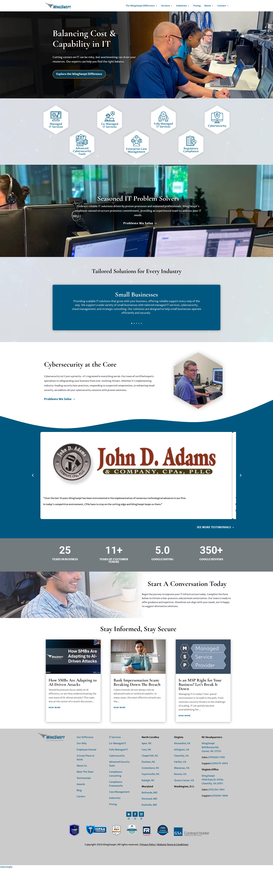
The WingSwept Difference (140, 6)
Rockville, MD (149, 805)
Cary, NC (146, 749)
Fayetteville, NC (151, 774)
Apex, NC (147, 743)
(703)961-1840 (220, 795)
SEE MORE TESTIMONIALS (214, 527)
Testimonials (84, 778)
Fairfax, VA (180, 762)
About (207, 6)
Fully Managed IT (118, 749)
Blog (79, 790)
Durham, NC (148, 762)
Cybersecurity (117, 755)
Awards (81, 784)
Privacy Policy (147, 844)
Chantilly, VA (181, 755)
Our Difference (85, 737)
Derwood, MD (149, 798)
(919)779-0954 (220, 763)
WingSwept (208, 743)
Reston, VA (180, 774)
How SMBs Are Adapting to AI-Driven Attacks (73, 682)
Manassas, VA (181, 768)
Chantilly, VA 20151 (212, 783)
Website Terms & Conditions (172, 844)
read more (54, 707)
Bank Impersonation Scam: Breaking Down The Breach (137, 682)
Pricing (197, 6)
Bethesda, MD (149, 792)
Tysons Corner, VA (184, 780)
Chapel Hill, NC (150, 755)
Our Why (82, 743)
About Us (82, 765)
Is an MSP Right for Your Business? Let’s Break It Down (200, 684)
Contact (221, 6)
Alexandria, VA (182, 743)
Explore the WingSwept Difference (79, 74)
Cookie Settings (136, 852)
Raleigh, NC (148, 780)
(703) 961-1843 (216, 789)
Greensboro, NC (150, 768)
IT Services (115, 737)
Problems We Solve (138, 223)
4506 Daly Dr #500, (213, 779)
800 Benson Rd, (210, 747)
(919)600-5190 (216, 757)
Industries (181, 6)
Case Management (119, 792)
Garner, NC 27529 (211, 751)
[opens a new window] (128, 814)
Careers (81, 796)
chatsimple (6, 867)
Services (165, 6)
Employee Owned (86, 749)
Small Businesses (136, 294)
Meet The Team (85, 771)
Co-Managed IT (117, 743)
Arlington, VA (181, 749)
